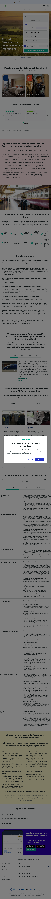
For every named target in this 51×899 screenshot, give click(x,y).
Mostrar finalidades (29, 459)
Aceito (40, 459)
